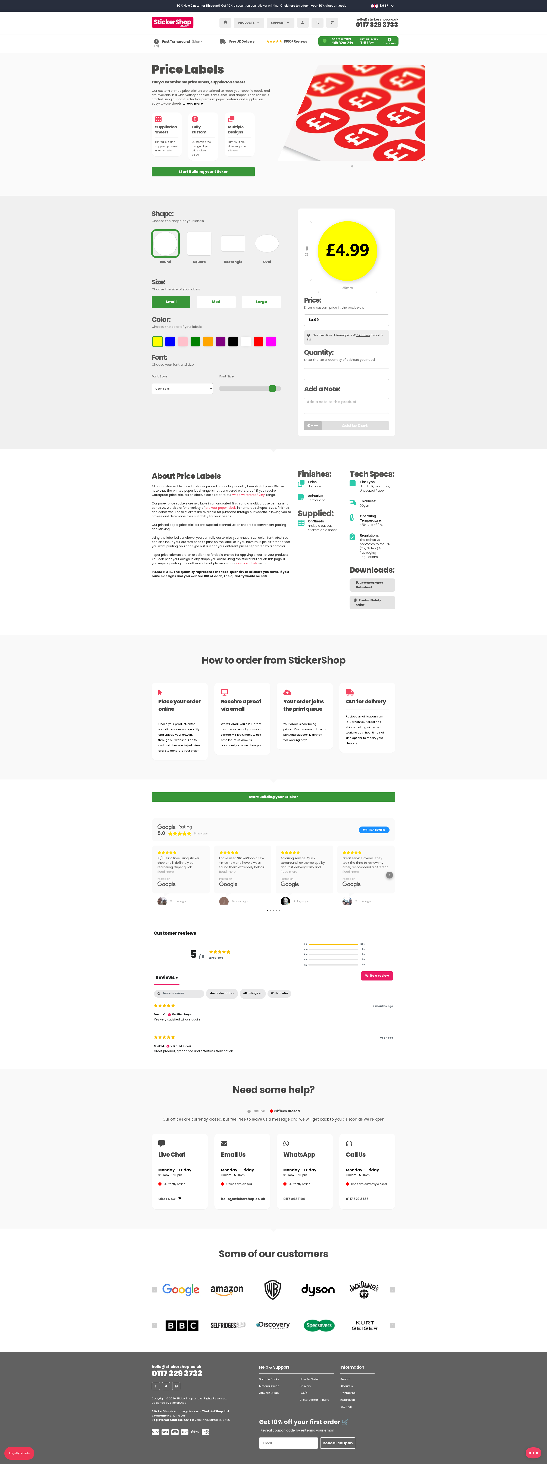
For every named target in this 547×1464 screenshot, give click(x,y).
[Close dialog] (316, 678)
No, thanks (273, 781)
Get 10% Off (273, 769)
